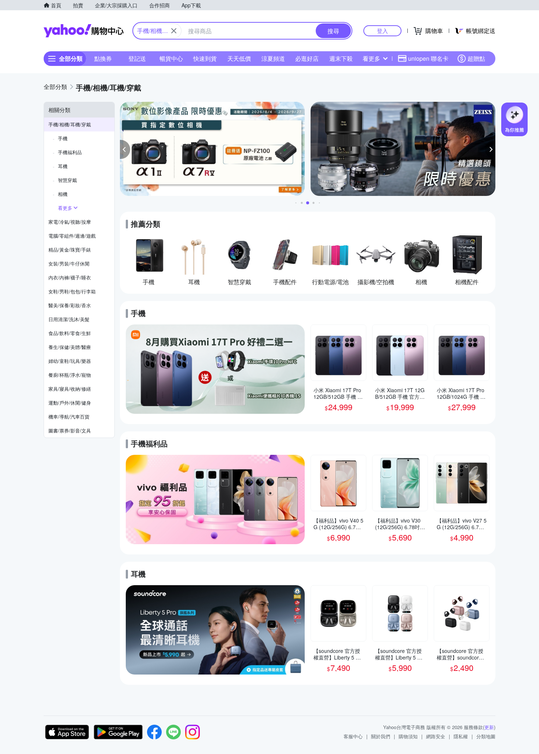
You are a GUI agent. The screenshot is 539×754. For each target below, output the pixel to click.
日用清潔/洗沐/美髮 (68, 319)
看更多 (371, 58)
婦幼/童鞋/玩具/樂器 (69, 360)
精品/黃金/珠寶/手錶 (69, 249)
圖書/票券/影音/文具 (69, 430)
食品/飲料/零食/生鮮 (69, 333)
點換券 (103, 58)
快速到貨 (205, 58)
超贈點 (476, 58)
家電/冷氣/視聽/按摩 (69, 221)
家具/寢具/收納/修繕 (69, 388)
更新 (489, 727)
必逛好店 (307, 58)
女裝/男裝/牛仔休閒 (68, 263)
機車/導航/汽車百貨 (68, 416)
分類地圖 (485, 736)
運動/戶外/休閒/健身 (69, 402)
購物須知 (408, 736)
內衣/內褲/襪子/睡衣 (69, 277)
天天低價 (239, 58)
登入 (382, 30)
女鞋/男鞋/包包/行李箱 (72, 291)
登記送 (137, 58)
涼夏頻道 (273, 58)
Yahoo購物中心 (84, 31)
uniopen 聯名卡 (428, 58)
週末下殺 (341, 58)
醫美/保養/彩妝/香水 (69, 305)
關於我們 (380, 736)
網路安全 (435, 736)
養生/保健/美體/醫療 (69, 346)
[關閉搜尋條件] (173, 30)
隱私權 (461, 736)
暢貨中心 (171, 58)
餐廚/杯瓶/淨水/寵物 (69, 374)
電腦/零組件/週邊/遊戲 (72, 235)
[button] (125, 149)
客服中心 (353, 736)
